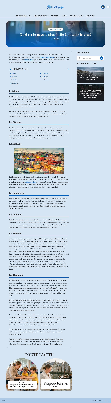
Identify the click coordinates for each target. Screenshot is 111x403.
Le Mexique (14, 80)
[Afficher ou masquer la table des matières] (48, 69)
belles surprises (30, 182)
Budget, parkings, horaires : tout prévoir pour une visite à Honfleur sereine (56, 385)
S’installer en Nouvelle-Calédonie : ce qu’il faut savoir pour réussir (90, 95)
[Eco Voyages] (55, 7)
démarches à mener (47, 57)
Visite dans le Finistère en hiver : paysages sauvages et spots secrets (90, 78)
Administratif (55, 29)
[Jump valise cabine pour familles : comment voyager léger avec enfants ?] (22, 374)
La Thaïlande (45, 80)
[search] (103, 7)
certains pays (28, 59)
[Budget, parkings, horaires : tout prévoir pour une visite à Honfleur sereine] (56, 374)
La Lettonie (45, 73)
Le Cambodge (14, 83)
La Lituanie (14, 76)
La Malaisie (45, 76)
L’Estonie (13, 73)
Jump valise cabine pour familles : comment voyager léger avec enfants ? (22, 385)
